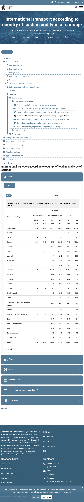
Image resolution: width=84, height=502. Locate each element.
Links (63, 2)
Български (79, 2)
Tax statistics (11, 159)
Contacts (70, 2)
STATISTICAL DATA (26, 31)
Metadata (12, 369)
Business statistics (43, 31)
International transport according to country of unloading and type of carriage (44, 112)
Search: (56, 196)
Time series (13, 359)
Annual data (16, 134)
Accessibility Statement (9, 473)
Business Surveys (15, 65)
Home (14, 31)
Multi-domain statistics (14, 148)
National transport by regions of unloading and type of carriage (39, 123)
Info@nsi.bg (51, 474)
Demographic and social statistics (18, 138)
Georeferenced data (13, 152)
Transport (55, 31)
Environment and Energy (14, 145)
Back (5, 409)
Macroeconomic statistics (15, 141)
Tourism (12, 91)
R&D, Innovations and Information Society (24, 87)
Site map (46, 441)
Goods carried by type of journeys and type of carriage (36, 105)
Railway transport (21, 130)
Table (9, 185)
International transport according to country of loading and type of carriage (43, 116)
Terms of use (5, 464)
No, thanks (47, 497)
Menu (7, 52)
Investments (13, 80)
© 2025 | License (6, 483)
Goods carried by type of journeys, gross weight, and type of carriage (41, 109)
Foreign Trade (14, 73)
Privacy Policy (6, 468)
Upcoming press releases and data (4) (23, 390)
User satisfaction (49, 446)
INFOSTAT (6, 58)
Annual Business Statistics (19, 76)
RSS (44, 451)
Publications (13, 400)
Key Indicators (8, 163)
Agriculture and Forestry (14, 156)
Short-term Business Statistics (20, 84)
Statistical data (48, 437)
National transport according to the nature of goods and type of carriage (42, 119)
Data (10, 177)
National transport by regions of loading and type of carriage (38, 127)
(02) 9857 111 (52, 467)
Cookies (4, 478)
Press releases (14, 380)
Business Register (15, 69)
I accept (36, 497)
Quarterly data (67, 31)
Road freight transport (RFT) (42, 34)
